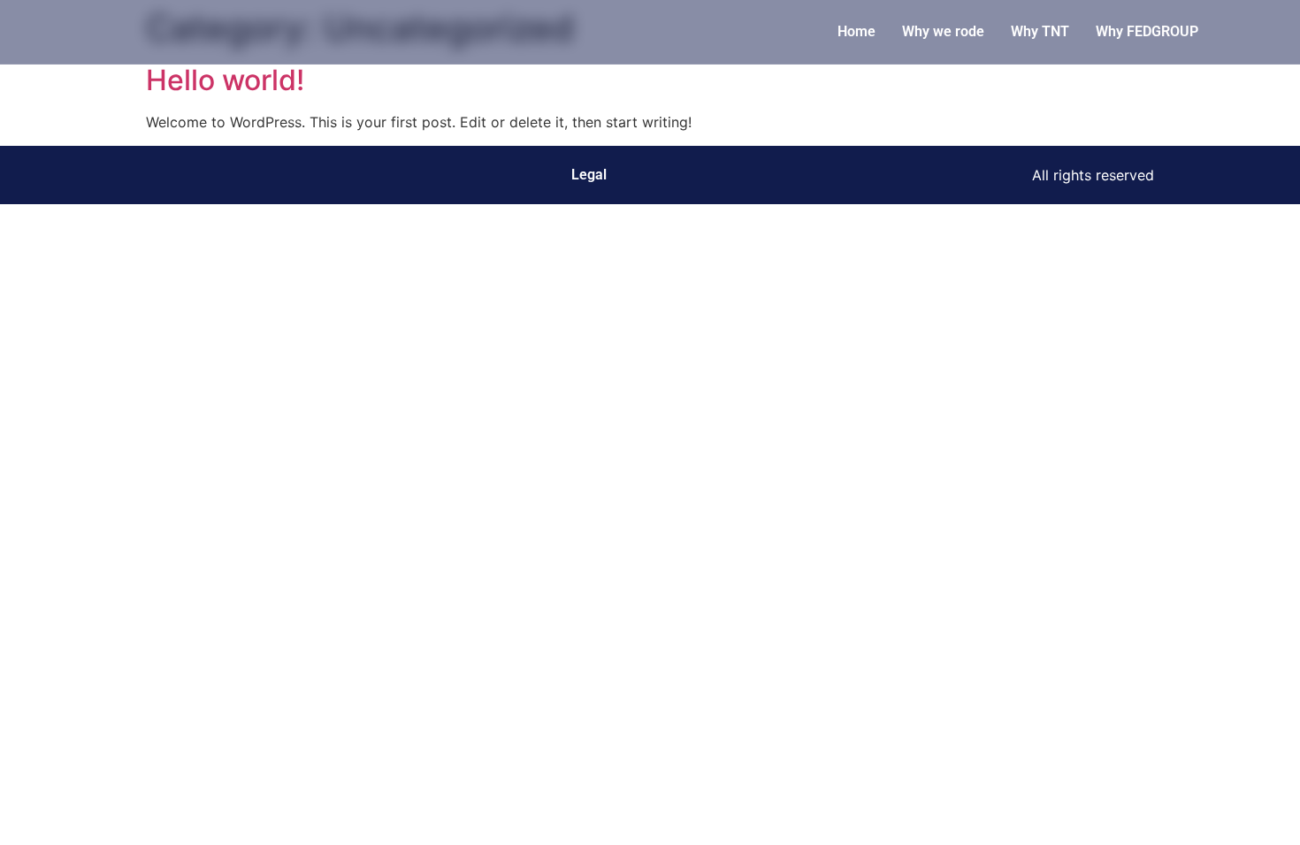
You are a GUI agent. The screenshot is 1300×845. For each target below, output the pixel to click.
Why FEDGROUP (1147, 31)
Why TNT (1040, 31)
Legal (589, 174)
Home (856, 31)
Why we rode (943, 31)
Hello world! (225, 80)
